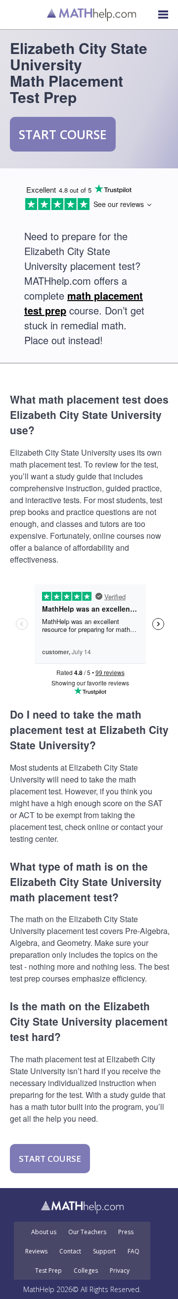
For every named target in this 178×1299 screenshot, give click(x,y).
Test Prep (48, 1271)
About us (43, 1232)
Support (104, 1251)
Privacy (120, 1271)
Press (126, 1232)
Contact (70, 1251)
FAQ (133, 1251)
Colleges (86, 1271)
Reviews (36, 1251)
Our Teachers (87, 1232)
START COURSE (63, 134)
